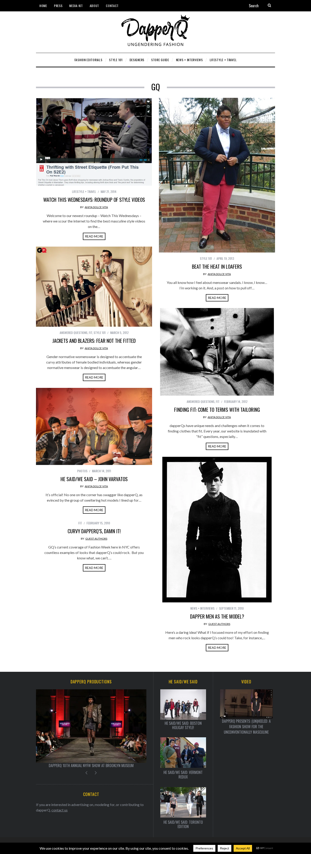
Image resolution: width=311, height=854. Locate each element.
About (94, 5)
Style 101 (206, 258)
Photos (82, 470)
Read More (94, 236)
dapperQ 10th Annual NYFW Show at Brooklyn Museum (91, 765)
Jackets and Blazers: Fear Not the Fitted (94, 340)
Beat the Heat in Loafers (217, 266)
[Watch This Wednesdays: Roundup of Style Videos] (94, 142)
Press (58, 5)
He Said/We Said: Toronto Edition (183, 824)
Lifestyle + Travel (84, 191)
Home (43, 5)
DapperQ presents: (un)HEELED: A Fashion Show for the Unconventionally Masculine (246, 726)
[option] (91, 728)
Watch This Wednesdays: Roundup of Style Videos (94, 199)
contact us (59, 810)
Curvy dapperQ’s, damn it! (94, 531)
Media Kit (76, 5)
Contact (112, 5)
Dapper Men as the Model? (217, 616)
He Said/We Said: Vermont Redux (183, 774)
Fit (90, 332)
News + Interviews (202, 608)
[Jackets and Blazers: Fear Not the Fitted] (94, 287)
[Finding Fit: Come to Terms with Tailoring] (217, 352)
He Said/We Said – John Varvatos (94, 479)
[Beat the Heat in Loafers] (217, 175)
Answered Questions (73, 332)
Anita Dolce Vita (96, 207)
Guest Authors (219, 624)
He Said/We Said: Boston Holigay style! (183, 725)
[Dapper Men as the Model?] (217, 529)
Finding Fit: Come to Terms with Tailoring (217, 409)
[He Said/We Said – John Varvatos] (94, 426)
